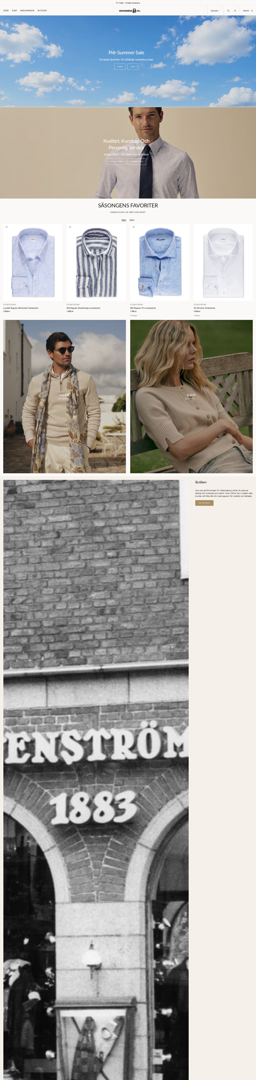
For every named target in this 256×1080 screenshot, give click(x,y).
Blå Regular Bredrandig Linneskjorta (83, 308)
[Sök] (228, 10)
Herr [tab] (124, 220)
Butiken (42, 10)
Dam (14, 10)
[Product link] (32, 262)
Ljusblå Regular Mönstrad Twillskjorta (20, 308)
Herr (6, 10)
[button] (248, 10)
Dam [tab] (132, 220)
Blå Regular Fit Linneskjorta (143, 308)
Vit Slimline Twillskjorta (204, 308)
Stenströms (9, 305)
